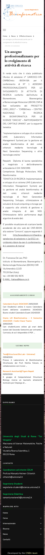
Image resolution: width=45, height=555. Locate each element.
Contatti (6, 539)
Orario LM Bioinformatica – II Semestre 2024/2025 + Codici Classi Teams (22, 319)
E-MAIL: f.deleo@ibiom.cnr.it (16, 279)
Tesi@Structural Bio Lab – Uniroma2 (19, 354)
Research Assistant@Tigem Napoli (18, 371)
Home (5, 513)
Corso (5, 518)
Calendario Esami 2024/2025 (15, 304)
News (5, 534)
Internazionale (9, 523)
